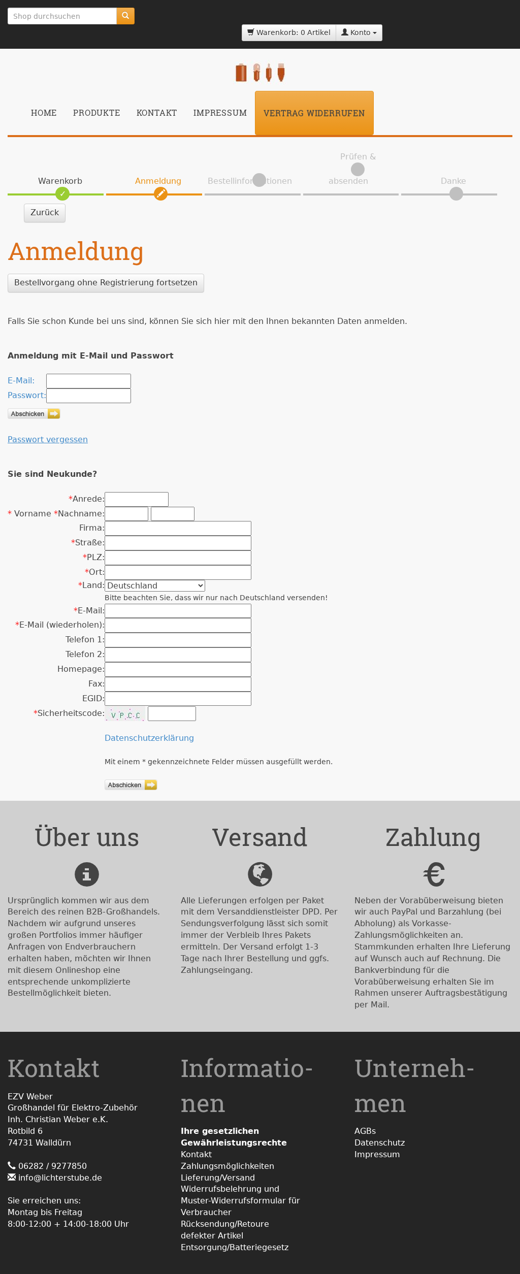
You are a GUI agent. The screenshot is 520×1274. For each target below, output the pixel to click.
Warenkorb (60, 181)
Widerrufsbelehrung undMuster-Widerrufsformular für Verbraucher (240, 1200)
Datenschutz (379, 1143)
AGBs (365, 1131)
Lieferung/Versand (218, 1178)
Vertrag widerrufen (314, 113)
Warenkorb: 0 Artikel (292, 32)
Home (44, 112)
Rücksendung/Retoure (225, 1224)
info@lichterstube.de (60, 1178)
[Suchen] (125, 16)
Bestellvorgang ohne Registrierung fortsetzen (106, 282)
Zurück (44, 212)
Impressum (220, 112)
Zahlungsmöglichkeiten (227, 1166)
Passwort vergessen (48, 439)
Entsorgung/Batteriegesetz (234, 1247)
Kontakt (157, 112)
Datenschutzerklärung (149, 738)
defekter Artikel (212, 1235)
